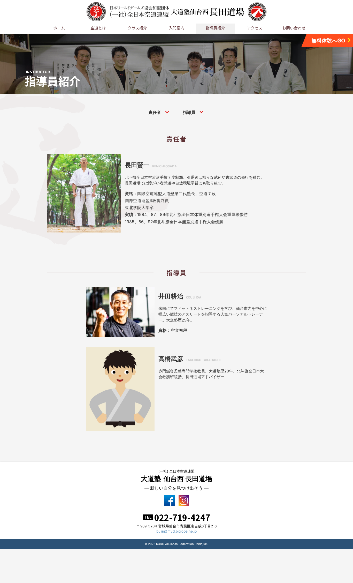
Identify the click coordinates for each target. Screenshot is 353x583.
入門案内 (176, 28)
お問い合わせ (293, 28)
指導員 (189, 112)
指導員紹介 (215, 28)
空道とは (98, 28)
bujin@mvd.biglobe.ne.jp (176, 531)
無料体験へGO (328, 41)
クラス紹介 (137, 28)
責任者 (155, 112)
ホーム (59, 28)
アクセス (254, 28)
